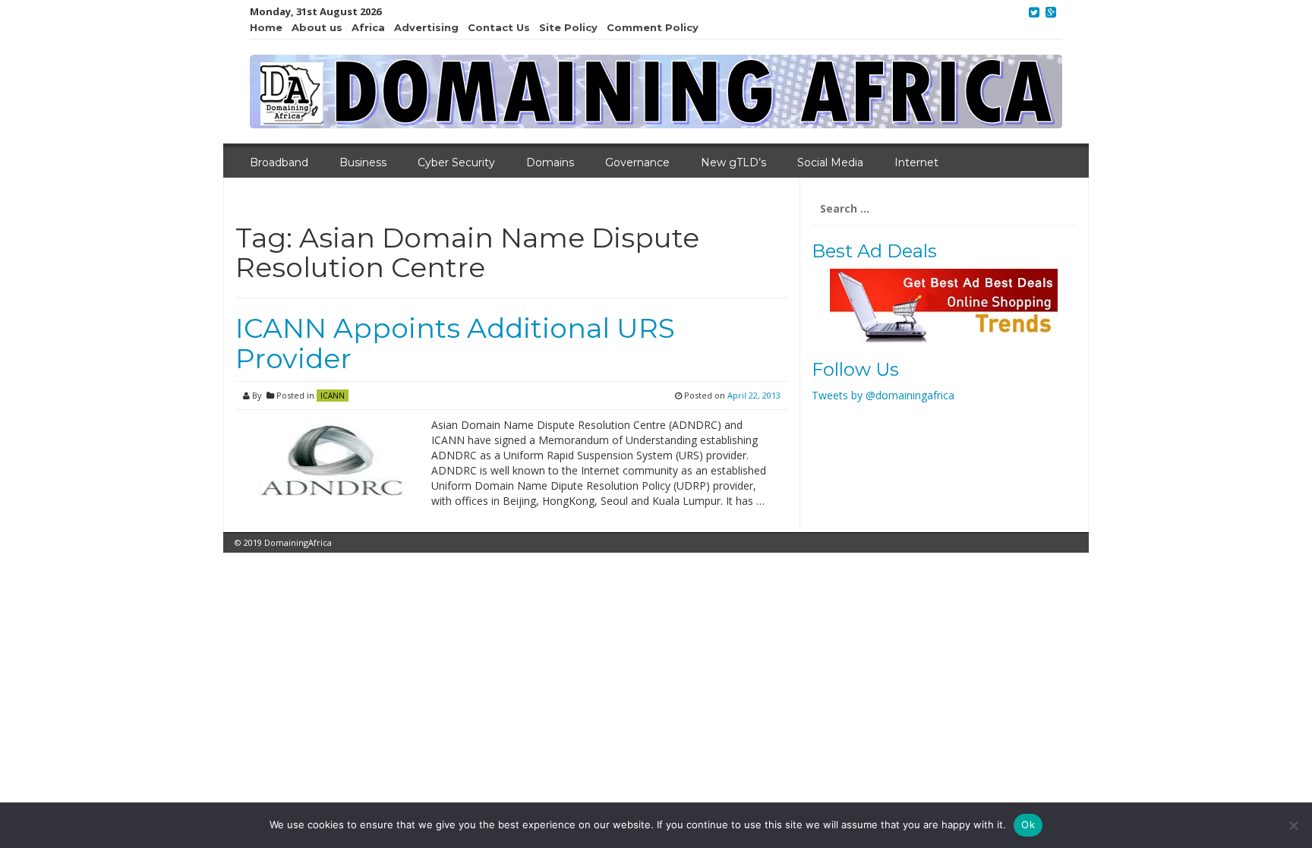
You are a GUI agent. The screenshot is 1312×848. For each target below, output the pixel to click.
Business (362, 162)
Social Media (830, 162)
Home (266, 27)
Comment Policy (653, 27)
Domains (550, 162)
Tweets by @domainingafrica (883, 395)
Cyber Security (456, 162)
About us (317, 27)
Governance (637, 162)
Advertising (426, 27)
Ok (1028, 824)
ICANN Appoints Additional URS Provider (455, 343)
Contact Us (499, 27)
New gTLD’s (733, 162)
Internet (916, 162)
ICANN (332, 395)
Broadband (279, 162)
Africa (368, 27)
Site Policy (568, 27)
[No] (1293, 825)
